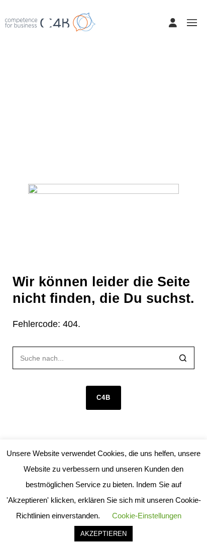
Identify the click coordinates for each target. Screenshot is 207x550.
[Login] (173, 22)
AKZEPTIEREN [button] (103, 533)
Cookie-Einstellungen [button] (146, 515)
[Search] (183, 359)
